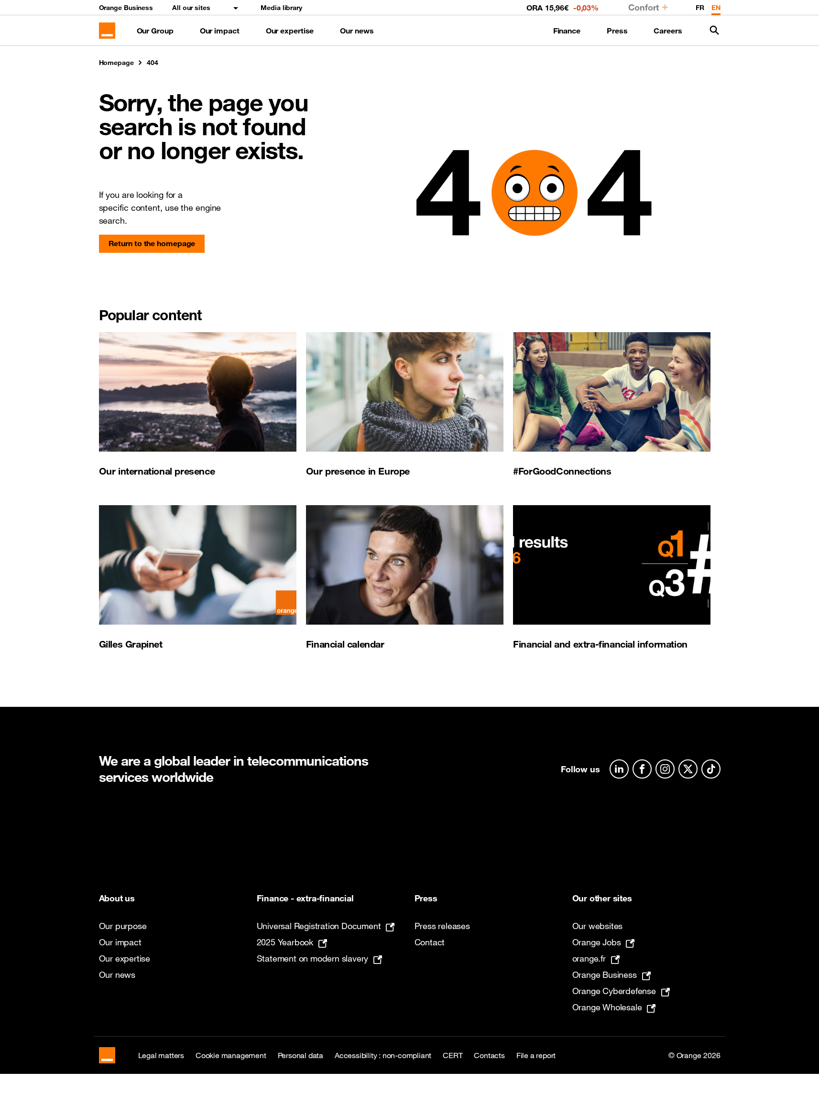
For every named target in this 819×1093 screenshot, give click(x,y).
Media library (281, 7)
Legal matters (161, 1055)
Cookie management (231, 1055)
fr (700, 7)
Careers (668, 30)
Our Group (155, 30)
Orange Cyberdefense (614, 990)
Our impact (220, 30)
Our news (356, 30)
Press (617, 30)
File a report (536, 1055)
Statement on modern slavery (313, 958)
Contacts (489, 1055)
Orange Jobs (596, 942)
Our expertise (290, 30)
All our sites (191, 7)
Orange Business (126, 7)
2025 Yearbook (285, 942)
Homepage (116, 62)
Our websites (597, 925)
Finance (566, 30)
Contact (430, 942)
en (716, 7)
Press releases (442, 925)
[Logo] (107, 30)
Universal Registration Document (319, 925)
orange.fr (589, 958)
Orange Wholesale (607, 1007)
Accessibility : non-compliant (383, 1055)
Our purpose (123, 925)
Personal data (300, 1055)
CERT (452, 1055)
